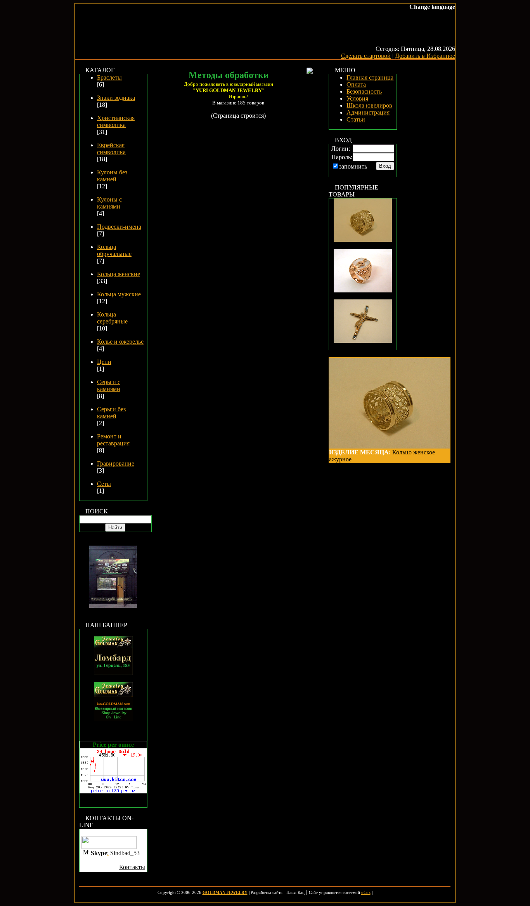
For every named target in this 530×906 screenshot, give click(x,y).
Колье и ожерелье (120, 341)
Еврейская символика (111, 148)
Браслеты (109, 77)
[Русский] (367, 13)
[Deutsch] (436, 13)
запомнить (353, 166)
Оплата (356, 84)
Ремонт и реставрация (113, 440)
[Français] (390, 13)
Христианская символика (116, 121)
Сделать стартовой (366, 55)
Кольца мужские (119, 294)
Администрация (368, 112)
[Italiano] (444, 13)
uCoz (366, 892)
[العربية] (405, 13)
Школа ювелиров (369, 105)
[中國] (421, 13)
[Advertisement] (427, 183)
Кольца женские (118, 274)
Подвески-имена (119, 226)
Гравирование (115, 463)
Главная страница (369, 77)
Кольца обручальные (114, 250)
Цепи (104, 361)
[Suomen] (452, 13)
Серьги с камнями (108, 385)
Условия (357, 98)
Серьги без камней (111, 412)
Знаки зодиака (116, 97)
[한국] (382, 13)
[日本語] (398, 13)
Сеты (104, 483)
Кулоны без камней (112, 176)
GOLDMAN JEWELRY (225, 892)
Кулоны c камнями (109, 203)
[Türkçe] (413, 13)
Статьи (355, 119)
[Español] (429, 13)
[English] (359, 13)
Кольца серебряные (112, 318)
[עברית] (374, 13)
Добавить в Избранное (425, 55)
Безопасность (364, 91)
